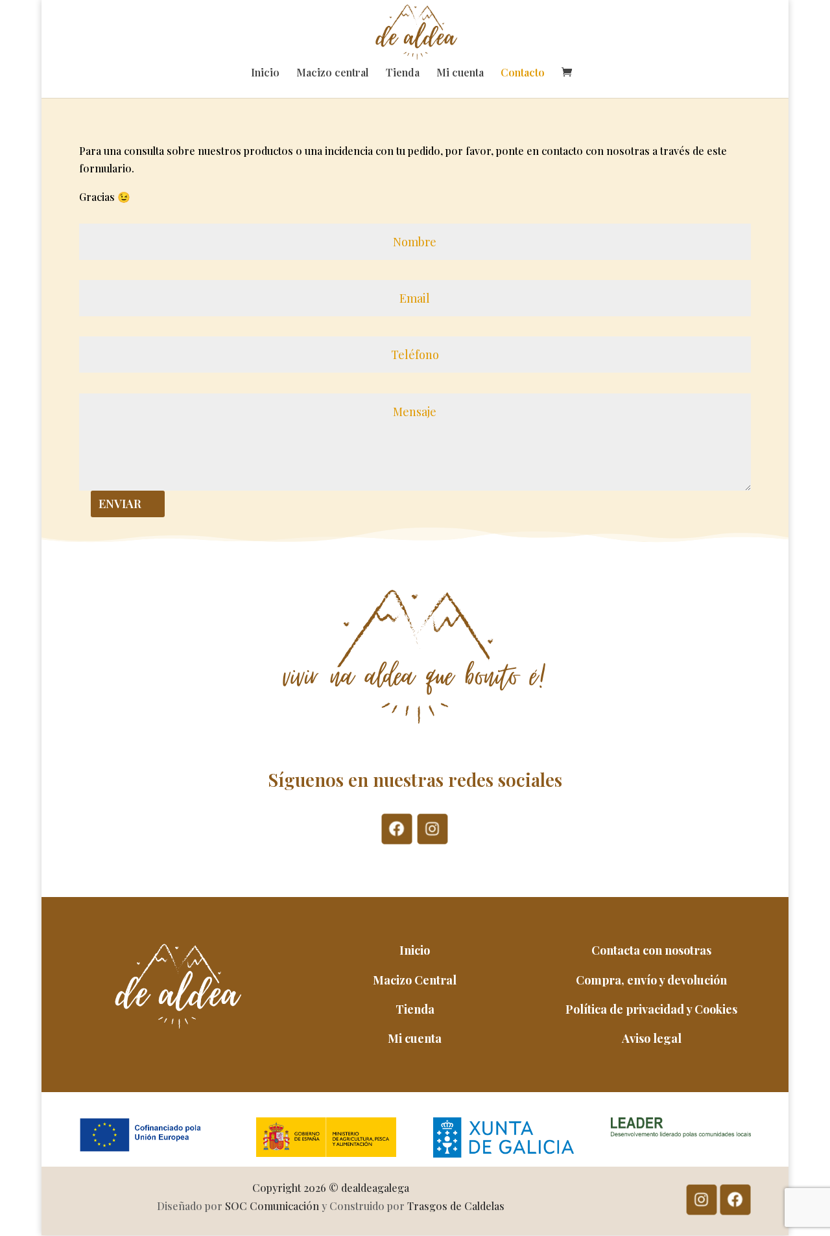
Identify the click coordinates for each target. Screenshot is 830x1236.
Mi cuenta (460, 73)
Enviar (120, 503)
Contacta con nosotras (651, 950)
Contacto (523, 73)
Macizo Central (414, 980)
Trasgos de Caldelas (455, 1206)
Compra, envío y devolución (651, 980)
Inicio (265, 73)
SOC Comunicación (272, 1206)
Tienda (403, 73)
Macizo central (332, 73)
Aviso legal (652, 1038)
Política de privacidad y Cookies (651, 1009)
